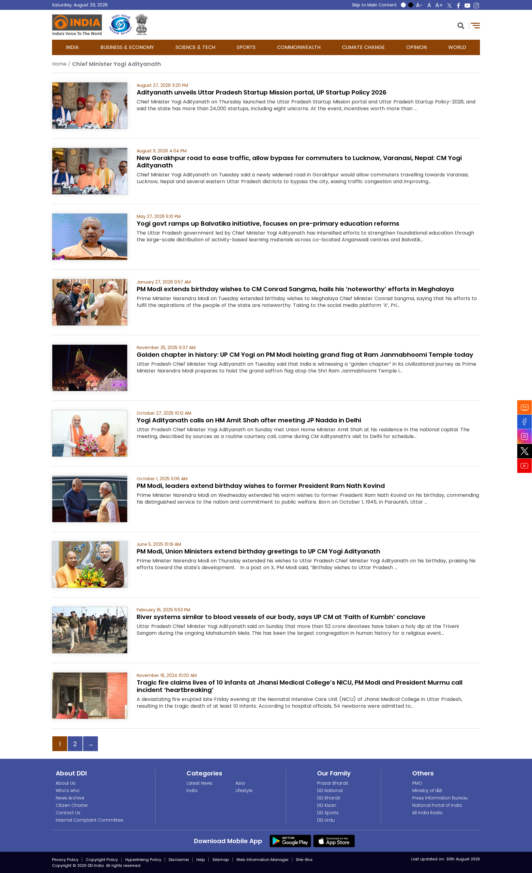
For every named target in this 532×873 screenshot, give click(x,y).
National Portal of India (437, 805)
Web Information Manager (262, 859)
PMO (417, 783)
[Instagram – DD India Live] (476, 5)
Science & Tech (195, 47)
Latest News (199, 783)
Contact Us (68, 813)
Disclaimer (179, 859)
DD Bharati (328, 798)
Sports (246, 47)
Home (59, 63)
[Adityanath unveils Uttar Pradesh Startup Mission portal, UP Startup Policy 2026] (89, 105)
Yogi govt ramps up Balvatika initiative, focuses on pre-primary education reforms (268, 223)
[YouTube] (524, 466)
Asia (240, 783)
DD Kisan (326, 805)
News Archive (70, 798)
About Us (65, 783)
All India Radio (427, 813)
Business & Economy (127, 47)
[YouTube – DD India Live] (467, 5)
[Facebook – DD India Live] (458, 5)
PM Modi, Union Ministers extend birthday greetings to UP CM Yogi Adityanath (258, 551)
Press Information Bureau (440, 798)
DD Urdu (326, 820)
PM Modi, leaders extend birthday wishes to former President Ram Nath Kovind (261, 485)
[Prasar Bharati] (120, 24)
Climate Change (363, 47)
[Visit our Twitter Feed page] (524, 451)
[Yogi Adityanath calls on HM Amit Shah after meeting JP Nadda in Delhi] (89, 433)
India (72, 47)
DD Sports (328, 813)
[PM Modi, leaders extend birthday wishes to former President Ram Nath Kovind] (89, 498)
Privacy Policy (65, 859)
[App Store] (334, 841)
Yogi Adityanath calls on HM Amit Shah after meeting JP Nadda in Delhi (249, 420)
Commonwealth (298, 47)
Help (200, 859)
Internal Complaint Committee (89, 820)
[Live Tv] (524, 407)
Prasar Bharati (332, 783)
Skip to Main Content (374, 5)
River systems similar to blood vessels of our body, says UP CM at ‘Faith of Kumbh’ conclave (281, 617)
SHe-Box (304, 859)
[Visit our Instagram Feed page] (524, 436)
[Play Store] (290, 841)
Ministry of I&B (427, 790)
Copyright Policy (102, 859)
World (457, 47)
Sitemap (220, 859)
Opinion (416, 47)
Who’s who (67, 790)
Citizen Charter (72, 805)
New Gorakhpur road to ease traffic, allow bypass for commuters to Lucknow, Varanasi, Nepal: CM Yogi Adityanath (299, 162)
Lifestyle (244, 790)
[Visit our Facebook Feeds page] (524, 422)
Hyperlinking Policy (143, 859)
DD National (330, 790)
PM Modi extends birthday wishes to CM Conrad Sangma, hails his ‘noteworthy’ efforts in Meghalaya (295, 289)
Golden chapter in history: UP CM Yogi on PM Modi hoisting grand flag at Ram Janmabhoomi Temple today (305, 354)
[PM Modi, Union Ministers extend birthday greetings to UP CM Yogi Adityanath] (89, 564)
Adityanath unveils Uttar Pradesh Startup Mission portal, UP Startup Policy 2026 (261, 92)
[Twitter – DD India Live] (449, 5)
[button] (460, 25)
